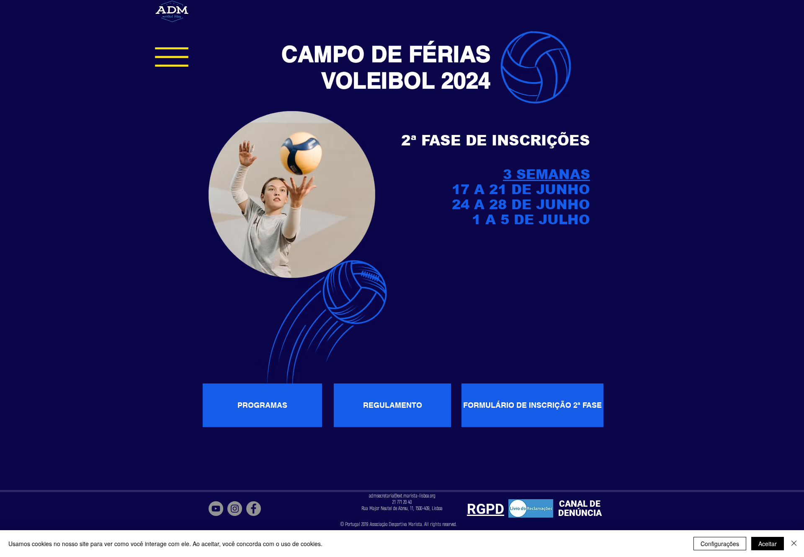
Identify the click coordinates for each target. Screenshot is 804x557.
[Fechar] (794, 543)
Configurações (720, 543)
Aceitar (767, 543)
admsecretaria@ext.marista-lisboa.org (402, 496)
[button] (171, 57)
